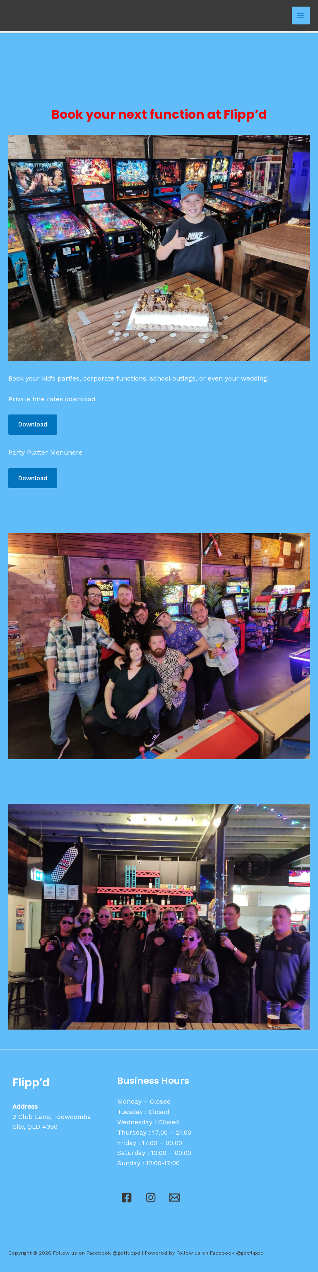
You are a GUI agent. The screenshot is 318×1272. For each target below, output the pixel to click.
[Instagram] (150, 1197)
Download (32, 424)
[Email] (174, 1197)
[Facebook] (126, 1197)
